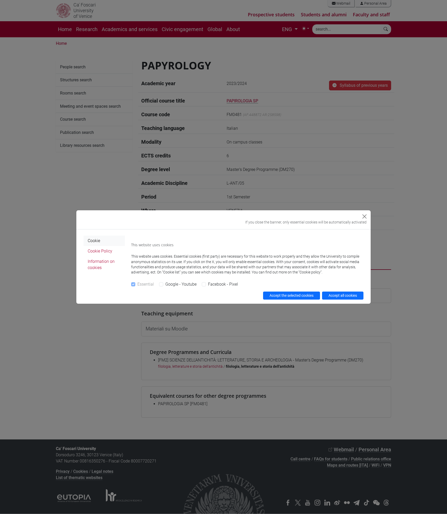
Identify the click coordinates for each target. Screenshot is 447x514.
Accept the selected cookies (292, 295)
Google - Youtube (181, 284)
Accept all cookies (343, 295)
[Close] (364, 216)
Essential (145, 284)
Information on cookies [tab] (101, 264)
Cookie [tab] (94, 240)
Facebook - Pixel (223, 284)
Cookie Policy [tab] (100, 251)
